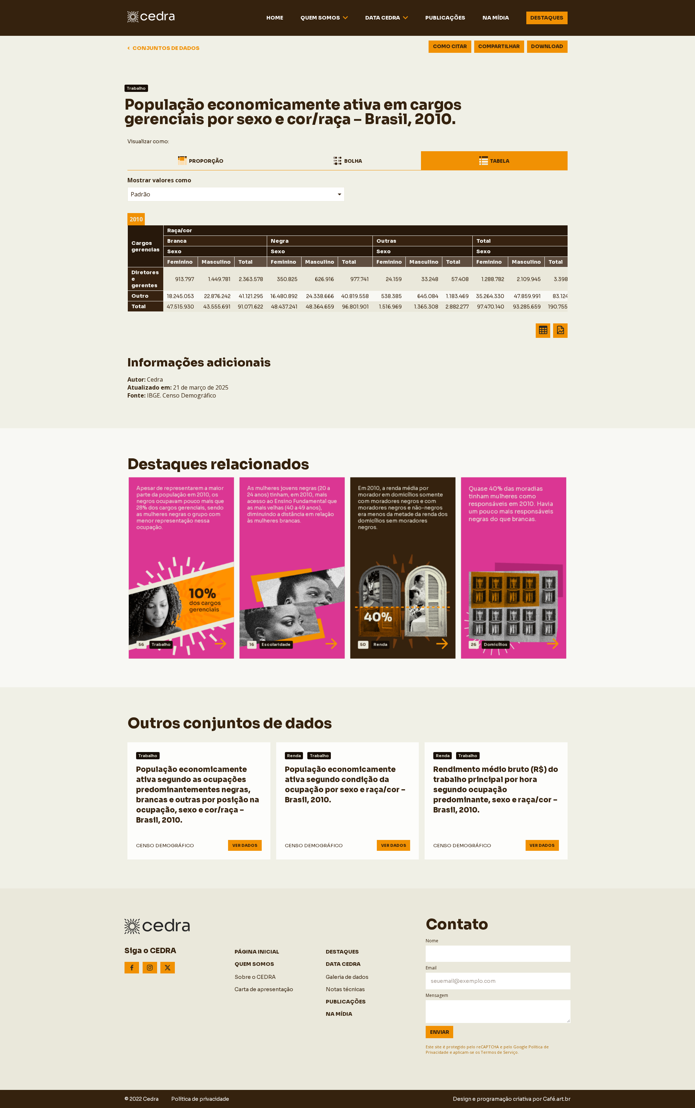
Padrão (140, 194)
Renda (294, 755)
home (274, 17)
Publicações (445, 17)
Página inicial (257, 951)
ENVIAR (439, 1032)
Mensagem (437, 995)
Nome (432, 941)
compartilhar (499, 46)
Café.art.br (556, 1099)
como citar (450, 46)
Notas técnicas (345, 989)
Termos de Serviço (499, 1052)
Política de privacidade (200, 1099)
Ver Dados (154, 645)
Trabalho (136, 88)
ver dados (244, 845)
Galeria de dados (347, 977)
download (547, 46)
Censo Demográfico (165, 845)
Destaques (546, 17)
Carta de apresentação (264, 989)
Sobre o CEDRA (255, 977)
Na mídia (496, 17)
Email (431, 968)
